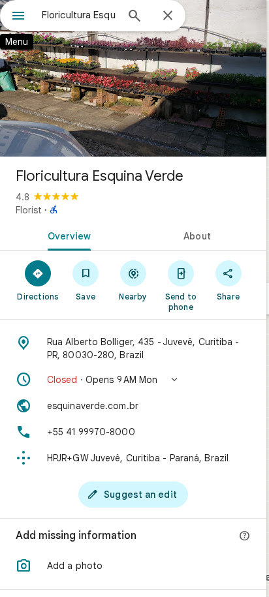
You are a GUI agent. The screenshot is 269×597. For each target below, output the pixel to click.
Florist (29, 210)
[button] (133, 380)
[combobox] (79, 15)
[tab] (67, 235)
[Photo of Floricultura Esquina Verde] (133, 78)
